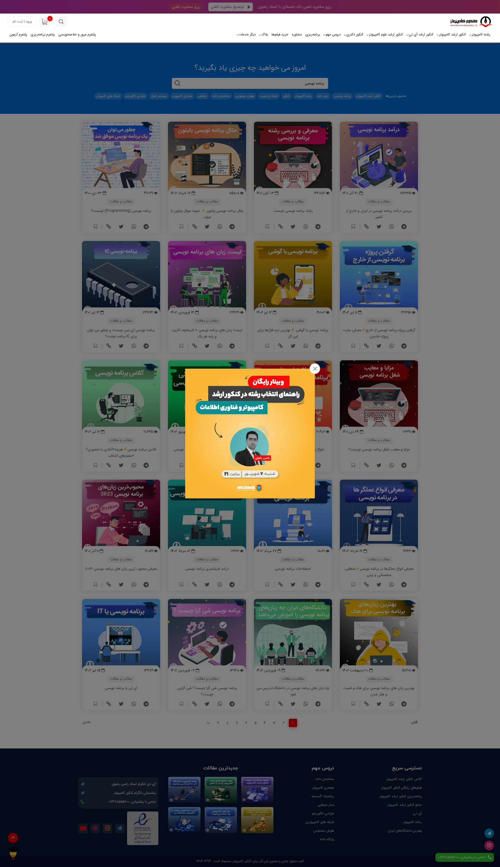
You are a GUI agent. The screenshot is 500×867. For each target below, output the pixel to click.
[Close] (315, 368)
